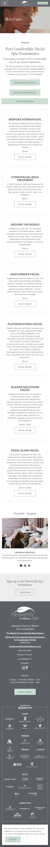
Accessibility (24, 659)
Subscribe (25, 592)
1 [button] (21, 565)
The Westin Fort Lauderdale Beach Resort (25, 633)
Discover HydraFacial (25, 92)
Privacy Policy (24, 654)
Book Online (42, 3)
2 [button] (25, 565)
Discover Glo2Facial (25, 82)
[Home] (25, 613)
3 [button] (29, 565)
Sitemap (25, 663)
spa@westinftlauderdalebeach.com (25, 646)
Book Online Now (25, 101)
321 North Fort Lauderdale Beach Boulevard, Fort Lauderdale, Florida (25, 638)
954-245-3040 (24, 650)
